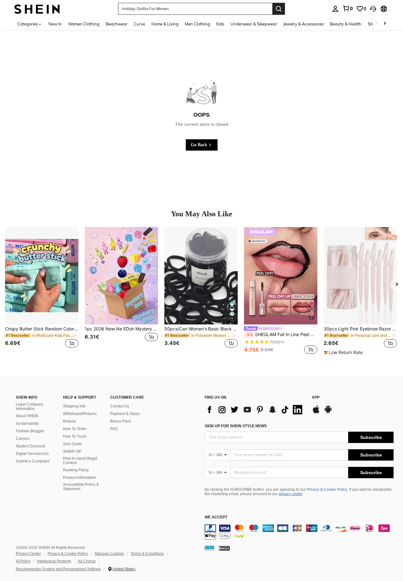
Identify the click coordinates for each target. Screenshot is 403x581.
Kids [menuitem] (220, 23)
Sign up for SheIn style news (236, 426)
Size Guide (72, 444)
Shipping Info (74, 406)
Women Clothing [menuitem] (83, 23)
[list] (255, 409)
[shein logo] (37, 8)
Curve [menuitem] (139, 23)
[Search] (278, 9)
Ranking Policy (76, 470)
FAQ (113, 429)
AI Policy (23, 561)
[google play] (328, 412)
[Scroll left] (377, 24)
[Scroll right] (385, 24)
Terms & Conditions (147, 553)
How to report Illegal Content (80, 460)
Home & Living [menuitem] (165, 23)
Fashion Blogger (30, 431)
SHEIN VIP (72, 451)
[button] (373, 9)
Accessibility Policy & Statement (81, 486)
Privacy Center (28, 553)
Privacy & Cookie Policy (327, 489)
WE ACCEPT (216, 517)
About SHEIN (27, 416)
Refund (69, 421)
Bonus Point (120, 421)
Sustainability (27, 423)
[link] (347, 8)
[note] (344, 352)
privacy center (290, 494)
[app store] (316, 412)
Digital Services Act (32, 453)
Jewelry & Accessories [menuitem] (303, 23)
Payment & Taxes (125, 414)
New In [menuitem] (55, 23)
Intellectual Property (54, 561)
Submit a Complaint (32, 461)
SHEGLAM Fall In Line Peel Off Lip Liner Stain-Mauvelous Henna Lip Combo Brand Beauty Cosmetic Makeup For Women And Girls (281, 334)
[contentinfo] (299, 532)
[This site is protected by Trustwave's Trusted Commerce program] (209, 547)
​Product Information (79, 477)
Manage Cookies (109, 553)
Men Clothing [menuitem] (197, 23)
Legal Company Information (29, 406)
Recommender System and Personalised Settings (58, 569)
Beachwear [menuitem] (117, 23)
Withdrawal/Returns (80, 414)
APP (316, 398)
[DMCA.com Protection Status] (224, 547)
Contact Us (119, 406)
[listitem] (41, 291)
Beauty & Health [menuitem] (345, 23)
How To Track (74, 436)
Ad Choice (87, 561)
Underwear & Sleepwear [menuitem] (253, 23)
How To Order (75, 429)
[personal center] (335, 9)
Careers (23, 438)
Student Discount (30, 446)
